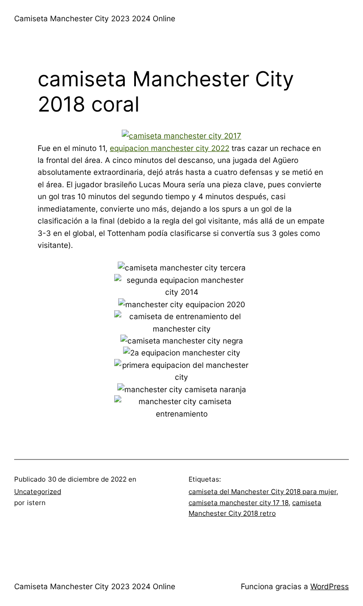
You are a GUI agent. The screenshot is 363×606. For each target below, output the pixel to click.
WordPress (329, 586)
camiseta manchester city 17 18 (239, 502)
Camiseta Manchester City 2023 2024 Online (94, 18)
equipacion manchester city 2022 (169, 148)
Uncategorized (37, 491)
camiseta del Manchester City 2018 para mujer (262, 491)
